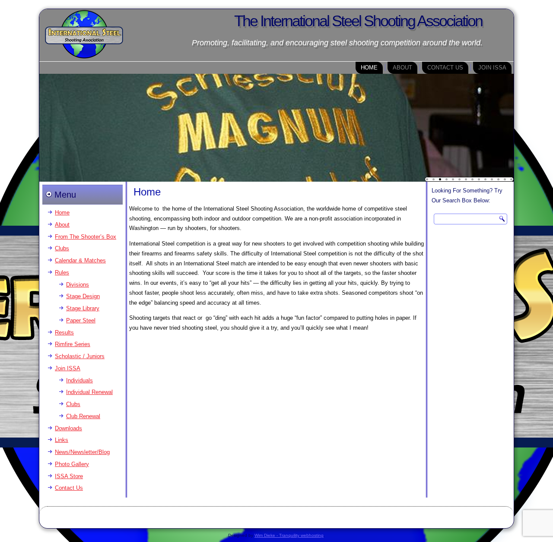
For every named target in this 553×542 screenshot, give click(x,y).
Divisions (77, 284)
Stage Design (83, 296)
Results (64, 332)
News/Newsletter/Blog (82, 452)
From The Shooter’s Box (85, 236)
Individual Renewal (89, 392)
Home (369, 67)
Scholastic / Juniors (80, 356)
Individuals (79, 380)
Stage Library (82, 308)
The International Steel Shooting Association (358, 21)
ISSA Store (69, 476)
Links (61, 440)
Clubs (62, 248)
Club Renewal (83, 416)
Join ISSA (492, 67)
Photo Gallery (72, 464)
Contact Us (445, 67)
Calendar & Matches (80, 260)
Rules (62, 272)
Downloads (68, 428)
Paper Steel (80, 320)
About (402, 67)
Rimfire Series (72, 344)
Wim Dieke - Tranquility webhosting (289, 535)
